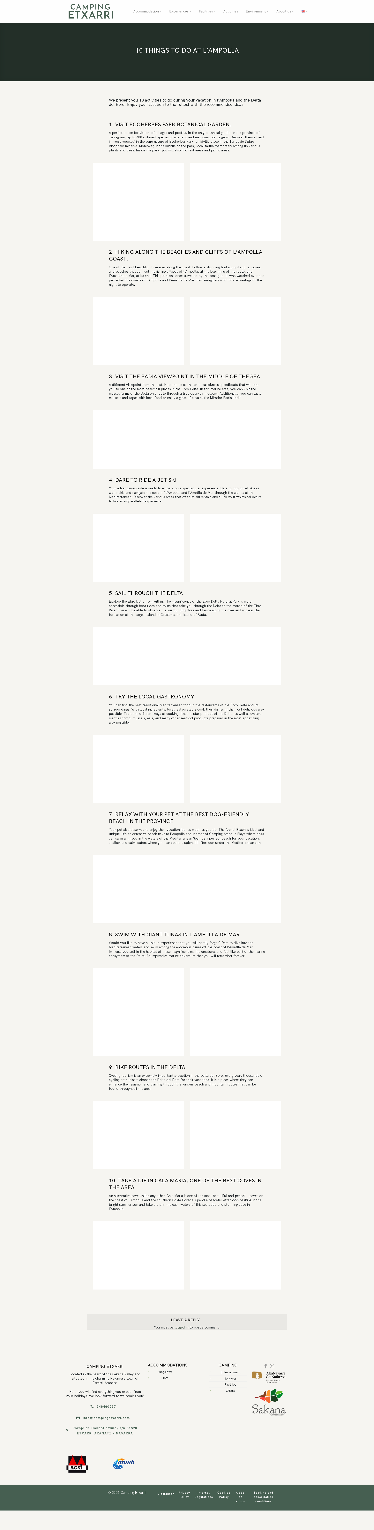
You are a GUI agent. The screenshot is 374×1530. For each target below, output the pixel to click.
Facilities (206, 11)
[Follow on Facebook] (265, 1366)
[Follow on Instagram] (272, 1366)
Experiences (179, 11)
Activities (230, 11)
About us (283, 11)
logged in (182, 1327)
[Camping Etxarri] (90, 11)
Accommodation (146, 11)
